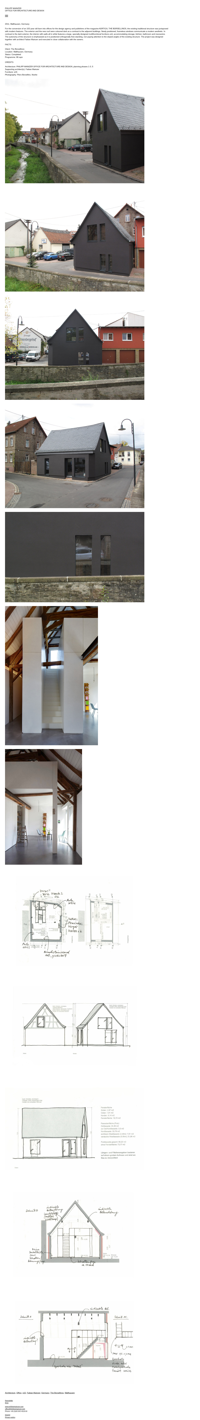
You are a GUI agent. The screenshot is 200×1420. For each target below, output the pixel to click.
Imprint (7, 1415)
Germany (45, 1393)
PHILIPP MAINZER (13, 8)
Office (18, 1393)
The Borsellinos (57, 1393)
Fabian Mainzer (33, 1393)
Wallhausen (70, 1393)
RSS (6, 1403)
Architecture (10, 1393)
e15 (24, 1393)
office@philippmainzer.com (15, 1409)
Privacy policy (10, 1417)
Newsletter (9, 1401)
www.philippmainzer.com (14, 1407)
